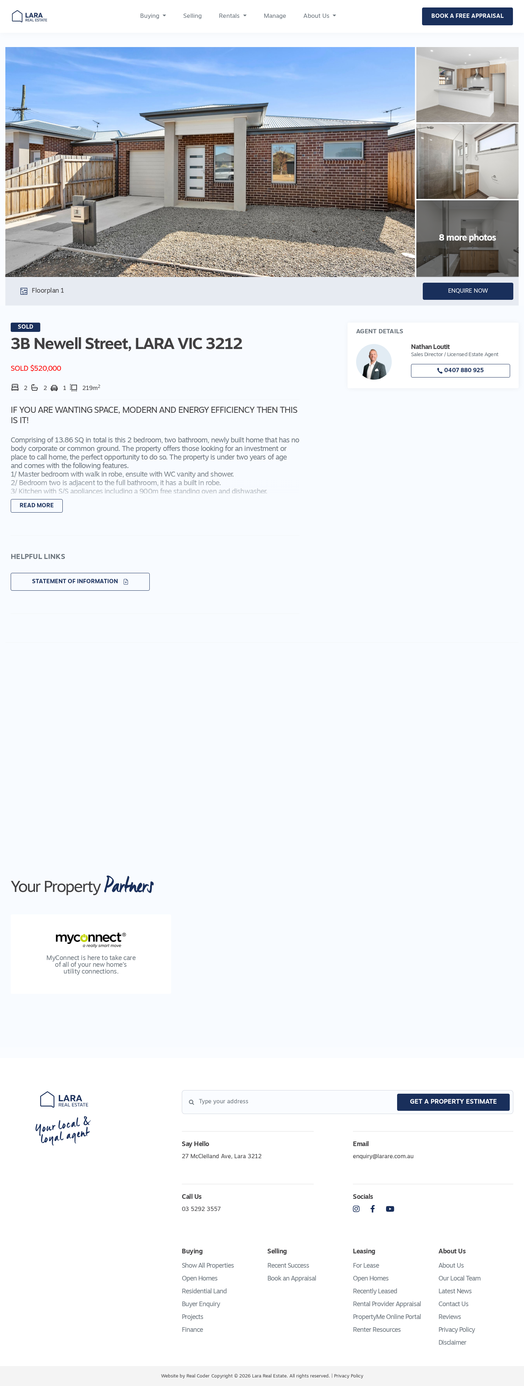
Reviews (449, 1317)
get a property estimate (453, 1102)
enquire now (468, 291)
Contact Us (453, 1305)
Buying (149, 16)
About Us (316, 16)
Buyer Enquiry (201, 1305)
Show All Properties (208, 1266)
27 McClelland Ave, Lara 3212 (222, 1157)
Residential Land (204, 1292)
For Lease (366, 1266)
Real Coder (198, 1376)
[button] (155, 464)
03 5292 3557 (201, 1209)
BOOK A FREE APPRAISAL (467, 16)
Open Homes (199, 1279)
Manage (275, 16)
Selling (192, 16)
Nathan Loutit (430, 347)
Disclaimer (452, 1343)
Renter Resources (377, 1330)
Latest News (455, 1292)
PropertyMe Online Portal (387, 1317)
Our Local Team (459, 1279)
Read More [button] (37, 506)
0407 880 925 (463, 371)
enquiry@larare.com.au (383, 1157)
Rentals (229, 16)
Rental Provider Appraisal (387, 1305)
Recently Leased (375, 1292)
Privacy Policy (456, 1330)
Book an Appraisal (291, 1279)
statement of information (75, 582)
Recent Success (288, 1266)
